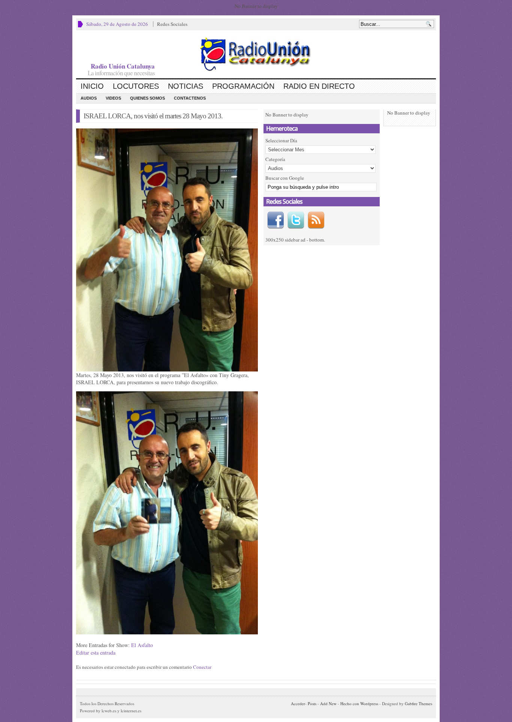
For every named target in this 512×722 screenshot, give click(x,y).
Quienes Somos (147, 98)
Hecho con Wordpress (359, 703)
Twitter (296, 220)
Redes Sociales (172, 24)
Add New (328, 703)
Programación (243, 86)
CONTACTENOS (190, 98)
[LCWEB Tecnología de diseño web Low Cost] (256, 54)
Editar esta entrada (95, 652)
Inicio (92, 86)
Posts (312, 703)
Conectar (202, 667)
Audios (89, 98)
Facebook (275, 220)
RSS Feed (316, 220)
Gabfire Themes (418, 703)
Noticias (185, 86)
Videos (113, 98)
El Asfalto (142, 645)
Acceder (298, 703)
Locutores (136, 86)
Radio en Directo (319, 86)
